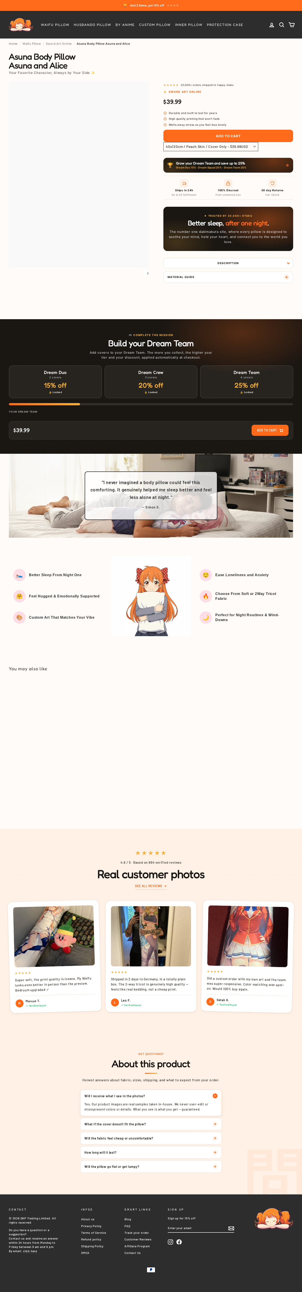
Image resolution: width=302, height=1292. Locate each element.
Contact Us (132, 1253)
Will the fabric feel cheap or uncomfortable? (118, 1138)
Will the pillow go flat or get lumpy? (111, 1166)
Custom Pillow (155, 25)
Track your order (136, 1232)
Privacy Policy (91, 1226)
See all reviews (148, 886)
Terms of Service (93, 1232)
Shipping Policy (92, 1246)
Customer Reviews (138, 1239)
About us (87, 1219)
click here (30, 1251)
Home (13, 43)
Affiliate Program (137, 1246)
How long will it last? (100, 1152)
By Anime (125, 25)
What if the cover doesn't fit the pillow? (115, 1124)
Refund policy (91, 1239)
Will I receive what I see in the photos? (114, 1096)
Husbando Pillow (92, 25)
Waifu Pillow (55, 25)
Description (228, 263)
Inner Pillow (189, 25)
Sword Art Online (59, 43)
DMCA (85, 1253)
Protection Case (225, 25)
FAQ (127, 1226)
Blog (127, 1219)
